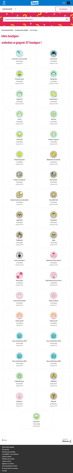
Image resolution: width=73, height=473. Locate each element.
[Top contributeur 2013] (19, 335)
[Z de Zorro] (53, 53)
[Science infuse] (53, 295)
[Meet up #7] (53, 315)
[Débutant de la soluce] (53, 255)
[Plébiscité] (19, 235)
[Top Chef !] (36, 416)
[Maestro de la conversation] (19, 194)
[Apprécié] (19, 214)
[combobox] (36, 19)
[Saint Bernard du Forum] (53, 275)
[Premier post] (19, 73)
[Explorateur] (53, 94)
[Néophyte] (53, 73)
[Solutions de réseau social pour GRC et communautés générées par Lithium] (67, 441)
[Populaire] (53, 214)
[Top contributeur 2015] (53, 335)
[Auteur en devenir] (19, 174)
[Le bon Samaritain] (19, 295)
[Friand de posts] (19, 154)
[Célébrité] (53, 376)
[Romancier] (53, 174)
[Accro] (19, 114)
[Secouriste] (19, 275)
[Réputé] (53, 396)
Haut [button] (5, 440)
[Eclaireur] (19, 396)
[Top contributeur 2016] (53, 355)
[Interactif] (19, 134)
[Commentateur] (19, 255)
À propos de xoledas (21, 30)
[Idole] (53, 235)
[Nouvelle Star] (53, 194)
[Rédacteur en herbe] (53, 154)
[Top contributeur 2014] (19, 355)
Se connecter (63, 9)
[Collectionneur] (19, 376)
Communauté (7, 9)
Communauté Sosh (7, 30)
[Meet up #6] (19, 315)
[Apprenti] (19, 94)
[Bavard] (53, 114)
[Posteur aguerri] (53, 134)
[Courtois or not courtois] (19, 53)
